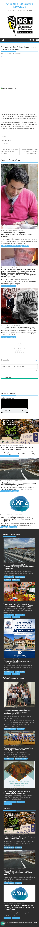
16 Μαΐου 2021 (6, 267)
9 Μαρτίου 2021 (6, 325)
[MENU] (37, 40)
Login (36, 360)
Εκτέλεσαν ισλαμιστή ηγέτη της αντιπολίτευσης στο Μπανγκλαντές (29, 151)
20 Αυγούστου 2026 (10, 562)
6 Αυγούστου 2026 (10, 708)
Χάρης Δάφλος (17, 325)
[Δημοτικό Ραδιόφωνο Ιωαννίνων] (2, 39)
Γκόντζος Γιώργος (19, 230)
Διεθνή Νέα (5, 144)
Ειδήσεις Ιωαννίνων (6, 456)
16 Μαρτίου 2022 (7, 230)
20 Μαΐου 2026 (9, 789)
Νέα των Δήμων (13, 527)
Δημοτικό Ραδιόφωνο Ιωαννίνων (19, 5)
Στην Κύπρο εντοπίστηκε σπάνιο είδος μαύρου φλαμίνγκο (9, 151)
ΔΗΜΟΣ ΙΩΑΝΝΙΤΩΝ (9, 577)
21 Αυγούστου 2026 (7, 445)
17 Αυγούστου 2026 (10, 659)
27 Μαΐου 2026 (9, 745)
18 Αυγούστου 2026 (10, 602)
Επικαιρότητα (25, 245)
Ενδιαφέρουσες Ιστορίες (15, 245)
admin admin (18, 54)
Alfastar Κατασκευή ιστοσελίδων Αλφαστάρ (23, 922)
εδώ (14, 398)
